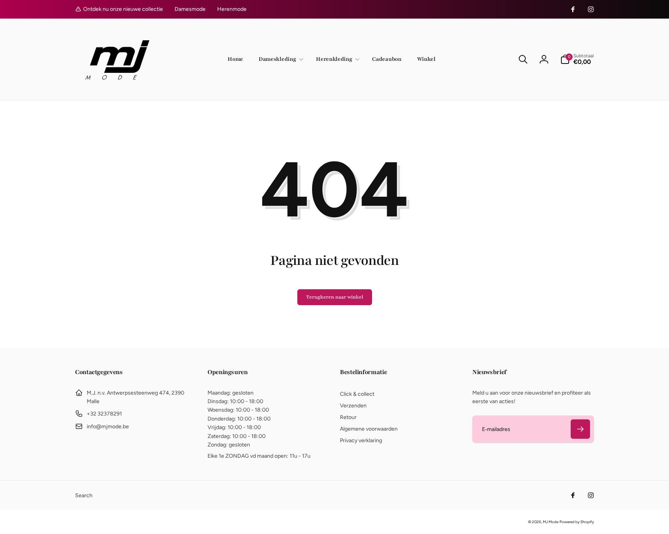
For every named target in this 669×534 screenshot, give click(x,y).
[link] (190, 9)
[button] (279, 59)
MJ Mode (550, 521)
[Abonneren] (580, 429)
